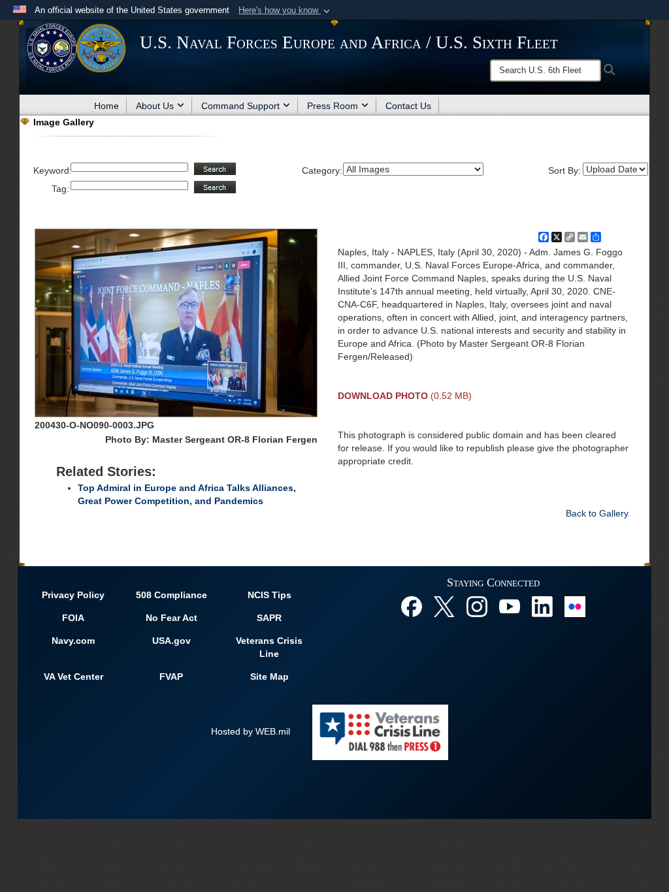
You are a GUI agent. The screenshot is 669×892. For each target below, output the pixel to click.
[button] (285, 10)
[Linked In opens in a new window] (542, 606)
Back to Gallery (597, 513)
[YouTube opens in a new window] (509, 606)
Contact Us (408, 106)
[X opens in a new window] (444, 606)
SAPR (269, 618)
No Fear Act (171, 618)
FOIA (73, 618)
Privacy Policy (73, 595)
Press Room (332, 106)
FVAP (171, 676)
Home (106, 106)
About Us (155, 106)
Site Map (269, 676)
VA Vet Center (73, 676)
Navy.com (73, 640)
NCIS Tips (269, 595)
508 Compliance (171, 595)
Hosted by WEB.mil (250, 731)
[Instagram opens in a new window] (476, 606)
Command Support (240, 106)
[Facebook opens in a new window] (411, 606)
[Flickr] (574, 606)
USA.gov (171, 640)
